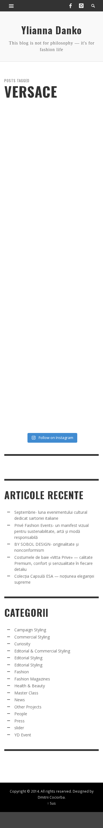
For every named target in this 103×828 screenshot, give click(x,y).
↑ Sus (51, 803)
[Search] (11, 5)
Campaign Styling (30, 629)
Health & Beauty (29, 685)
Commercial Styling (32, 637)
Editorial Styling (28, 657)
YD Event (22, 735)
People (20, 713)
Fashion (21, 671)
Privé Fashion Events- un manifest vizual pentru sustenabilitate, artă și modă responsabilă (51, 531)
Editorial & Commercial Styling (42, 651)
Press (19, 721)
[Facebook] (70, 5)
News (19, 699)
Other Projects (27, 707)
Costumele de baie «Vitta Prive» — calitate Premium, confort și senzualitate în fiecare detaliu (53, 563)
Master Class (26, 693)
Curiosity (22, 643)
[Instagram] (81, 5)
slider (19, 727)
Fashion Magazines (32, 679)
